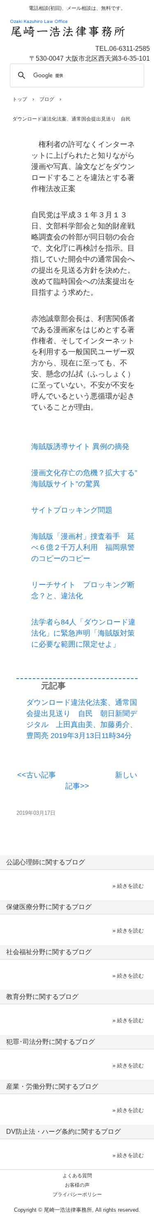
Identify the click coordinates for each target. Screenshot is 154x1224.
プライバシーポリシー (77, 1194)
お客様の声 (77, 1185)
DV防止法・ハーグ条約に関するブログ (63, 1131)
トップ (19, 99)
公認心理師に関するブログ (45, 862)
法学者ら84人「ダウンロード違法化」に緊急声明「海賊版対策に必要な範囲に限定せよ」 (83, 633)
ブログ (46, 99)
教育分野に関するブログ (42, 996)
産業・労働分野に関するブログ (52, 1086)
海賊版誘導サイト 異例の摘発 (80, 446)
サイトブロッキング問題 (72, 510)
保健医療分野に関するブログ (49, 906)
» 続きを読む (128, 886)
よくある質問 (77, 1175)
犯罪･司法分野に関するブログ (50, 1041)
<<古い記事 (36, 775)
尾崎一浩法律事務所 (81, 22)
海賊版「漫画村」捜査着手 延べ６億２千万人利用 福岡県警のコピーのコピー (83, 547)
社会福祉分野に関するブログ (49, 951)
